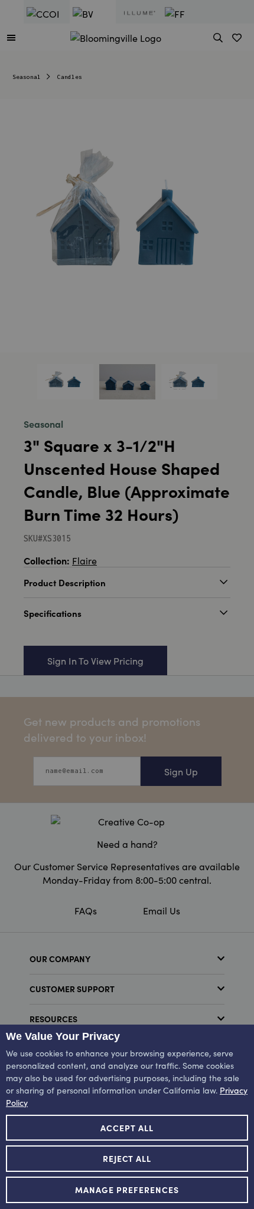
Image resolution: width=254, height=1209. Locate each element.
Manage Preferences (127, 1189)
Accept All (127, 1128)
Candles (69, 77)
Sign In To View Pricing (95, 660)
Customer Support (72, 989)
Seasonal (26, 77)
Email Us (161, 910)
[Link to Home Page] (115, 35)
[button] (11, 37)
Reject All (127, 1158)
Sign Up (181, 771)
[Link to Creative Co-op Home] (127, 821)
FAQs (85, 910)
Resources (53, 1019)
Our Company (60, 958)
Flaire (84, 560)
